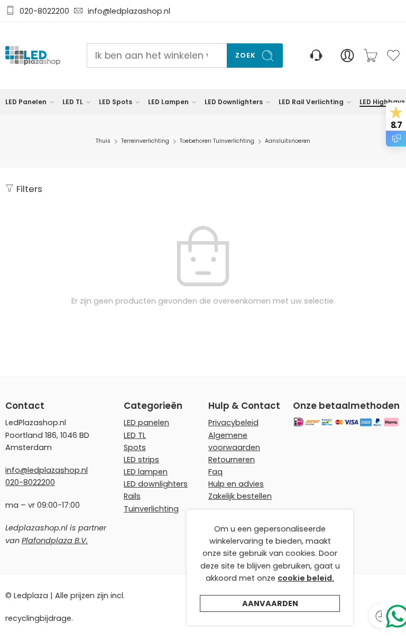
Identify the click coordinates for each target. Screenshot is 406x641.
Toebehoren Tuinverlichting (217, 141)
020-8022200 (44, 11)
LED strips (141, 459)
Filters (28, 188)
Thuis (103, 141)
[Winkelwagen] (370, 55)
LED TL (72, 101)
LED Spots (115, 101)
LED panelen (146, 422)
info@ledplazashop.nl (127, 11)
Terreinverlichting (145, 141)
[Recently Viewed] (381, 616)
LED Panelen (26, 101)
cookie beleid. (306, 578)
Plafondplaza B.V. (55, 540)
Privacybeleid (233, 422)
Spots (135, 447)
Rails (132, 496)
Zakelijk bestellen (240, 496)
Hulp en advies (236, 484)
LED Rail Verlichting (311, 101)
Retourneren (231, 459)
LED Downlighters (234, 101)
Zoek (245, 55)
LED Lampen (168, 101)
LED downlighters (156, 484)
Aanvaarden (270, 603)
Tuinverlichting (151, 508)
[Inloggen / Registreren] (347, 55)
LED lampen (146, 471)
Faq (215, 471)
